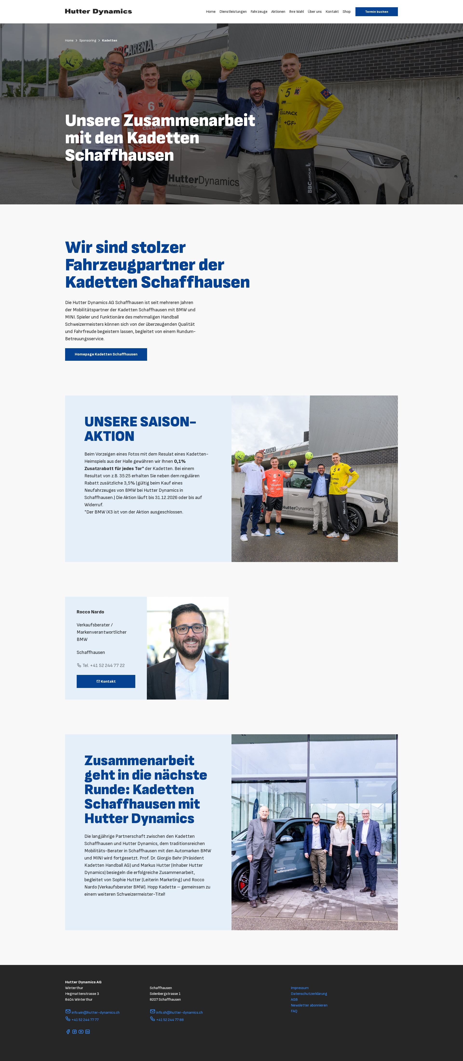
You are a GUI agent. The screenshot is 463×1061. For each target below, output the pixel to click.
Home (211, 11)
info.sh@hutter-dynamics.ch (179, 1012)
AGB (294, 999)
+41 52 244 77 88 (170, 1020)
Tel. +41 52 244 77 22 (103, 665)
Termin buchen (376, 12)
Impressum (300, 988)
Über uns (315, 11)
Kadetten (109, 40)
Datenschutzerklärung (309, 994)
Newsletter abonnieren (309, 1005)
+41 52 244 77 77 (85, 1020)
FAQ (294, 1011)
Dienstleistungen (233, 11)
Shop (347, 11)
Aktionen (278, 11)
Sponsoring (88, 40)
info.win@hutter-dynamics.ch (95, 1012)
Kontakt (332, 11)
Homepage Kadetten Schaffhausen (106, 354)
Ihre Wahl (296, 11)
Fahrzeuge (259, 11)
